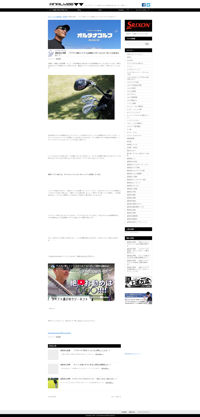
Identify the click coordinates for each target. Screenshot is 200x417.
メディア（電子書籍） (134, 126)
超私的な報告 (131, 195)
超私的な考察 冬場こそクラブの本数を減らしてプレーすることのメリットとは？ (138, 269)
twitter (148, 5)
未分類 (58, 59)
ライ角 (129, 129)
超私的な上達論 (133, 189)
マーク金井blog (66, 4)
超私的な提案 (131, 198)
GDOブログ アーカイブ (134, 54)
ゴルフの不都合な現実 (134, 85)
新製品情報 (130, 138)
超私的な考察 (131, 213)
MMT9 (129, 57)
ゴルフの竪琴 (131, 88)
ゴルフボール (131, 94)
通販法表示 (132, 412)
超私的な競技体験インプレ (135, 207)
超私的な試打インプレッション (137, 222)
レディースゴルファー (134, 135)
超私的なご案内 (132, 176)
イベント (130, 66)
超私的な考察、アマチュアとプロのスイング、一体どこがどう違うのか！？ (88, 379)
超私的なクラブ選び (133, 167)
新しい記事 (115, 397)
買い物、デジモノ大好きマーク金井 (138, 154)
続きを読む (99, 354)
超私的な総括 (131, 210)
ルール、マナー (132, 132)
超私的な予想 (131, 192)
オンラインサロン (141, 10)
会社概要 (123, 412)
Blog (79, 10)
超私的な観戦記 (132, 219)
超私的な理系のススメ (134, 204)
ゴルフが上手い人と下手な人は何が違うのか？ (138, 78)
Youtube (121, 10)
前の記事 (53, 397)
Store (100, 10)
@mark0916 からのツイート (133, 354)
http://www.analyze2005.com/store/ (59, 333)
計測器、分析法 (132, 147)
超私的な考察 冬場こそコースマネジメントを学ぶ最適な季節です (138, 244)
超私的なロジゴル (133, 186)
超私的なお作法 (132, 161)
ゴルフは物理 (131, 91)
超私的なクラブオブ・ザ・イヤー (138, 164)
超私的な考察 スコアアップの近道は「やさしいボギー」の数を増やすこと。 (138, 250)
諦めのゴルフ (131, 150)
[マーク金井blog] (84, 48)
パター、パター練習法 (134, 123)
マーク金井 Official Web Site (58, 10)
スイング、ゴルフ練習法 (135, 106)
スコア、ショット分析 (134, 109)
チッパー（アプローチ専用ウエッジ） (138, 116)
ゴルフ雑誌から (132, 100)
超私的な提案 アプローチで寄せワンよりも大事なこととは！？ (85, 350)
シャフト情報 (131, 103)
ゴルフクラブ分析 (133, 82)
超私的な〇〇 (131, 158)
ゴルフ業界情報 (132, 97)
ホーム (50, 17)
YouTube (130, 60)
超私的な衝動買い (133, 216)
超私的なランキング (133, 182)
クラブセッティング (133, 69)
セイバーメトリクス (133, 112)
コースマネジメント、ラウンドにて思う (138, 73)
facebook (144, 5)
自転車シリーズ (132, 144)
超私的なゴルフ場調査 (134, 173)
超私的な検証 (131, 201)
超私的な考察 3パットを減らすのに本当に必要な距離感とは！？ (85, 365)
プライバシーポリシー (144, 412)
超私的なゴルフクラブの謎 (135, 170)
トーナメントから (133, 120)
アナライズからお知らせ (135, 63)
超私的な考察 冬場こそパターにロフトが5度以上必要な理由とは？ (138, 262)
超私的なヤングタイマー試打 (136, 179)
